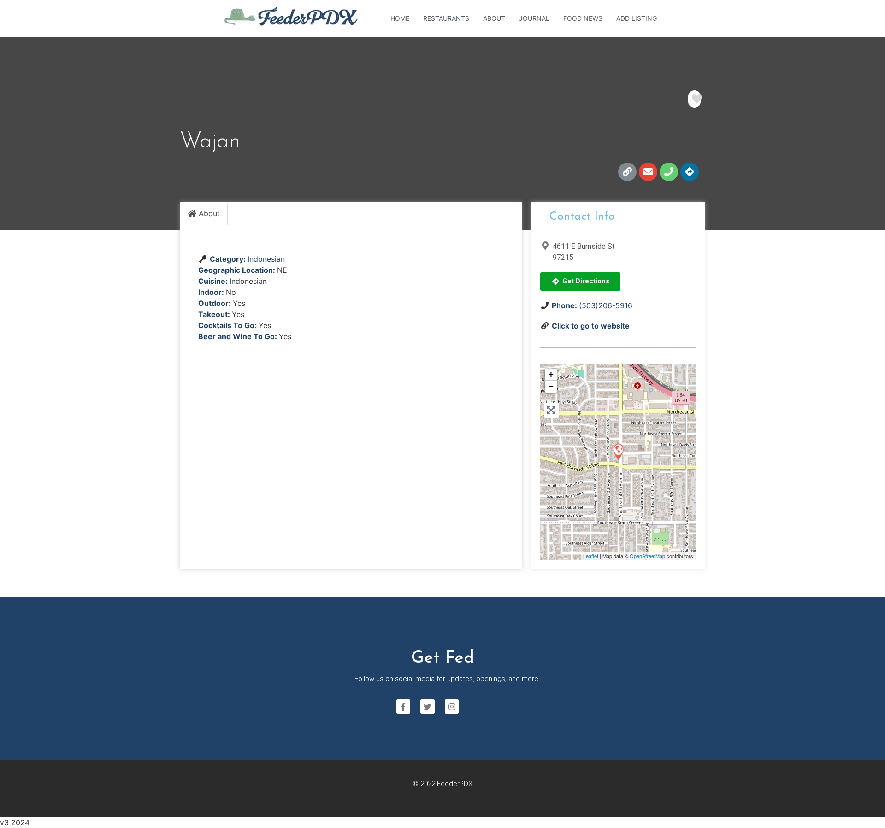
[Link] (627, 172)
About (494, 18)
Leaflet (590, 555)
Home (399, 18)
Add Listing (636, 18)
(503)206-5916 (605, 305)
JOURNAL (534, 18)
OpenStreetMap (647, 555)
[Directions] (689, 172)
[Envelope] (648, 172)
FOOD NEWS (582, 18)
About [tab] (209, 213)
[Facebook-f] (403, 706)
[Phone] (669, 172)
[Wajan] (618, 451)
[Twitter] (427, 706)
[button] (580, 281)
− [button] (551, 386)
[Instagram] (452, 706)
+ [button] (551, 374)
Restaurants (446, 18)
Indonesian (266, 259)
